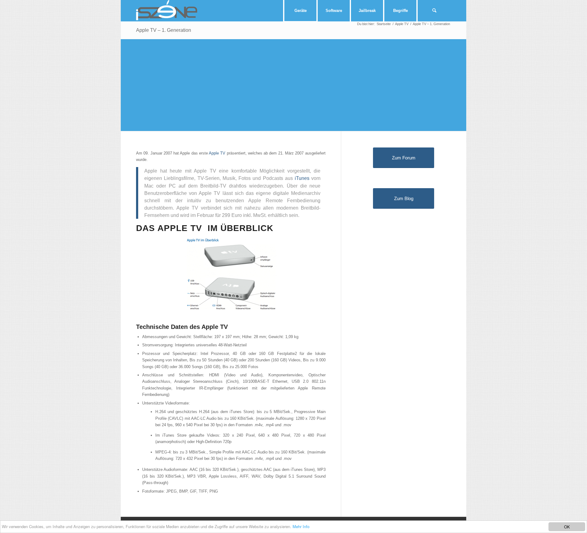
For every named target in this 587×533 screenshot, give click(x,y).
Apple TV (217, 153)
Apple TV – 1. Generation (163, 30)
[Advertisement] (304, 85)
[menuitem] (299, 10)
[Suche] (434, 10)
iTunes (302, 178)
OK (567, 527)
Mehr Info (301, 526)
